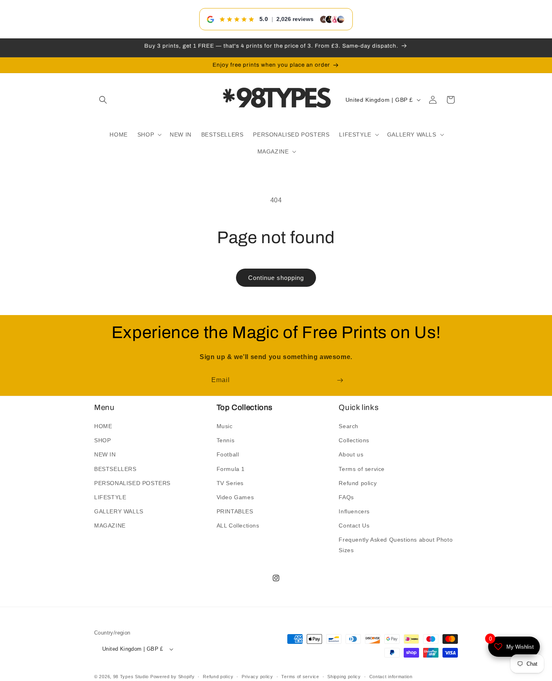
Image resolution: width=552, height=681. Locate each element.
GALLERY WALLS (118, 511)
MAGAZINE (110, 526)
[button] (103, 100)
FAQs (346, 497)
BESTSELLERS (115, 469)
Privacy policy (257, 676)
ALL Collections (238, 526)
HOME (103, 426)
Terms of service (362, 469)
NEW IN (105, 455)
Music (225, 426)
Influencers (354, 511)
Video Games (235, 497)
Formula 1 (231, 469)
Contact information (391, 676)
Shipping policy (344, 676)
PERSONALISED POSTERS (132, 483)
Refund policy (358, 483)
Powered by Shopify (172, 677)
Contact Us (354, 526)
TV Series (230, 483)
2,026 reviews (295, 19)
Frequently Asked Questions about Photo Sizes (396, 545)
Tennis (226, 440)
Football (228, 455)
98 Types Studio (131, 677)
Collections (354, 440)
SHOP (102, 440)
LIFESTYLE (110, 497)
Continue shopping (276, 277)
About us (351, 455)
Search (348, 426)
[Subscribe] (340, 380)
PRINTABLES (235, 511)
